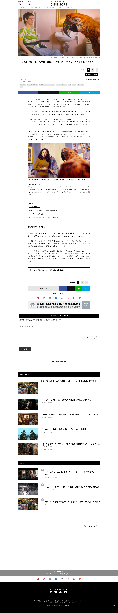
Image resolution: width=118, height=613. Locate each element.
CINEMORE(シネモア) (24, 7)
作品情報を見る (91, 79)
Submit (25, 349)
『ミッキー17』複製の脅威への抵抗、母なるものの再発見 (63, 429)
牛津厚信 (29, 81)
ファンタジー (81, 84)
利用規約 (21, 319)
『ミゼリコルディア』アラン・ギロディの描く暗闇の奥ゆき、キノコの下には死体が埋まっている (70, 445)
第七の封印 (47, 122)
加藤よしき (54, 477)
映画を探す (20, 3)
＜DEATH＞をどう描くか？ (37, 214)
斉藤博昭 (54, 490)
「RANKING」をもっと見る (90, 526)
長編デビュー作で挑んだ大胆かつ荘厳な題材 (43, 210)
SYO (49, 384)
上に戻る (114, 605)
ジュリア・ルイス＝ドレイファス (47, 84)
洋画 (21, 87)
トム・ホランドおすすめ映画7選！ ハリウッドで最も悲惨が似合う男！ (71, 473)
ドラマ (74, 84)
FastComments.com (60, 361)
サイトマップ (72, 602)
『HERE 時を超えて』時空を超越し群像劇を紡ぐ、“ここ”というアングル (69, 414)
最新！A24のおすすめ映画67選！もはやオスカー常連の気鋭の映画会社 (68, 381)
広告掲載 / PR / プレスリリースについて (73, 601)
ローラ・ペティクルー (62, 84)
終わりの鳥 (37, 7)
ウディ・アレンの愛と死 (37, 124)
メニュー (98, 3)
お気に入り (29, 3)
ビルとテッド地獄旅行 (67, 124)
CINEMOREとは (37, 601)
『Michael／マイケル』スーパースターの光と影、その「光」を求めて (72, 487)
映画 (32, 7)
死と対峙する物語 (34, 207)
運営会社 (62, 602)
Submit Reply (88, 338)
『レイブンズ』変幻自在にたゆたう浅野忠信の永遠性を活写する (66, 400)
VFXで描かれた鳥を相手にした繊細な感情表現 (43, 217)
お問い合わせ (48, 601)
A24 (70, 84)
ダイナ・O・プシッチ (32, 84)
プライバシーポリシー (51, 602)
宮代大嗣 (50, 432)
